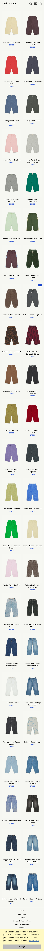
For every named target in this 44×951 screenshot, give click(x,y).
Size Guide (22, 914)
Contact (22, 928)
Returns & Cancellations (22, 921)
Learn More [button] (34, 941)
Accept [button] (22, 947)
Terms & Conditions (22, 924)
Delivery (22, 918)
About (22, 911)
